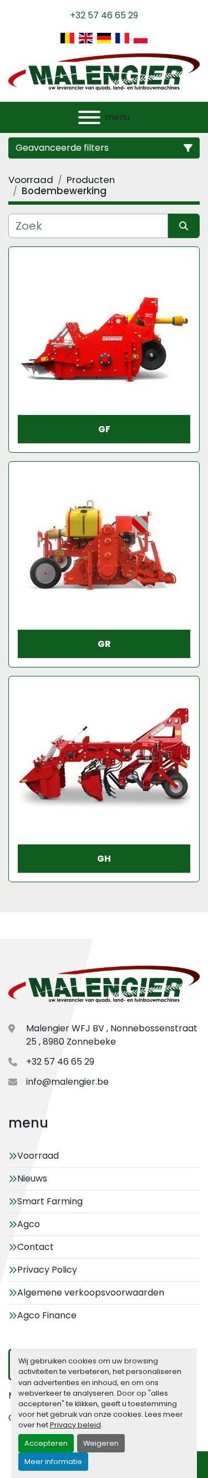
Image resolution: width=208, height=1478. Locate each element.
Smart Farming (50, 1201)
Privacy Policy (47, 1269)
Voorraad (38, 1155)
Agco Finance (47, 1315)
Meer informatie (53, 1461)
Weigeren (101, 1443)
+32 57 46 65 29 (104, 15)
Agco (28, 1224)
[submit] (184, 226)
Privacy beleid (75, 1425)
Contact (35, 1246)
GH (104, 858)
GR (104, 643)
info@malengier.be (67, 1081)
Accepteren (46, 1443)
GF (104, 429)
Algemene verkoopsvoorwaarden (90, 1292)
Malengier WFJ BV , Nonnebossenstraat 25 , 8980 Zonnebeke (111, 1035)
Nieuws (32, 1178)
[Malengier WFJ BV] (104, 984)
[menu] (89, 117)
